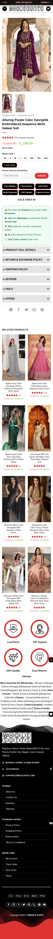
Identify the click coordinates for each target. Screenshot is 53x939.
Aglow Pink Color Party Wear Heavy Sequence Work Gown (39, 386)
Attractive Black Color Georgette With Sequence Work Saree (13, 529)
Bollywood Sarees (29, 686)
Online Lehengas (10, 686)
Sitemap (26, 676)
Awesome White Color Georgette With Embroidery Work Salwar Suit (13, 599)
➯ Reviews (10, 279)
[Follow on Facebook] (8, 905)
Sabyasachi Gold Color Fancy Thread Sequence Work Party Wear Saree (39, 529)
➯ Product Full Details (19, 250)
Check (41, 176)
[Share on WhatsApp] (10, 309)
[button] (4, 8)
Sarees (16, 694)
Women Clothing (43, 683)
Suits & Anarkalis (29, 694)
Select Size (8, 153)
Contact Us (11, 797)
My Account (11, 858)
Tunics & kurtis (39, 690)
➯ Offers (9, 298)
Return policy (12, 836)
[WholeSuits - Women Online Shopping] (26, 8)
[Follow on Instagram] (13, 905)
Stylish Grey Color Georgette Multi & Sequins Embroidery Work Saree (14, 387)
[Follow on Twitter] (24, 905)
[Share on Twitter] (26, 309)
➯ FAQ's (8, 288)
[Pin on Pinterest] (42, 309)
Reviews (10, 803)
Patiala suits (26, 708)
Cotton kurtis (7, 715)
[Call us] (34, 905)
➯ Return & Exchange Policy (23, 259)
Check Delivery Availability (15, 170)
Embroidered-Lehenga (26, 715)
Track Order (11, 864)
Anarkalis (13, 708)
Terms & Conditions (15, 842)
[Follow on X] (19, 905)
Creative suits (26, 115)
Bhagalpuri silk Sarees (18, 690)
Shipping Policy (13, 831)
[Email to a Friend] (34, 309)
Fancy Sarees (16, 705)
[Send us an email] (29, 905)
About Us (10, 792)
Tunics (6, 712)
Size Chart (11, 870)
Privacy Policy (13, 825)
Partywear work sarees (12, 701)
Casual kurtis (43, 712)
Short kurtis (29, 712)
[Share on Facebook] (18, 309)
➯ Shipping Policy (15, 269)
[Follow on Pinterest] (39, 905)
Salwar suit (8, 115)
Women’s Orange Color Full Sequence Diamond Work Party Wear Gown (39, 599)
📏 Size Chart (9, 165)
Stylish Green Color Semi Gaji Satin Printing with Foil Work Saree (14, 458)
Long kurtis (16, 712)
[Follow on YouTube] (44, 905)
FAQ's (9, 876)
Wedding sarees (33, 701)
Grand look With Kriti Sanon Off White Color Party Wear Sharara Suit (39, 458)
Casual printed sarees (37, 697)
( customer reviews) (24, 137)
